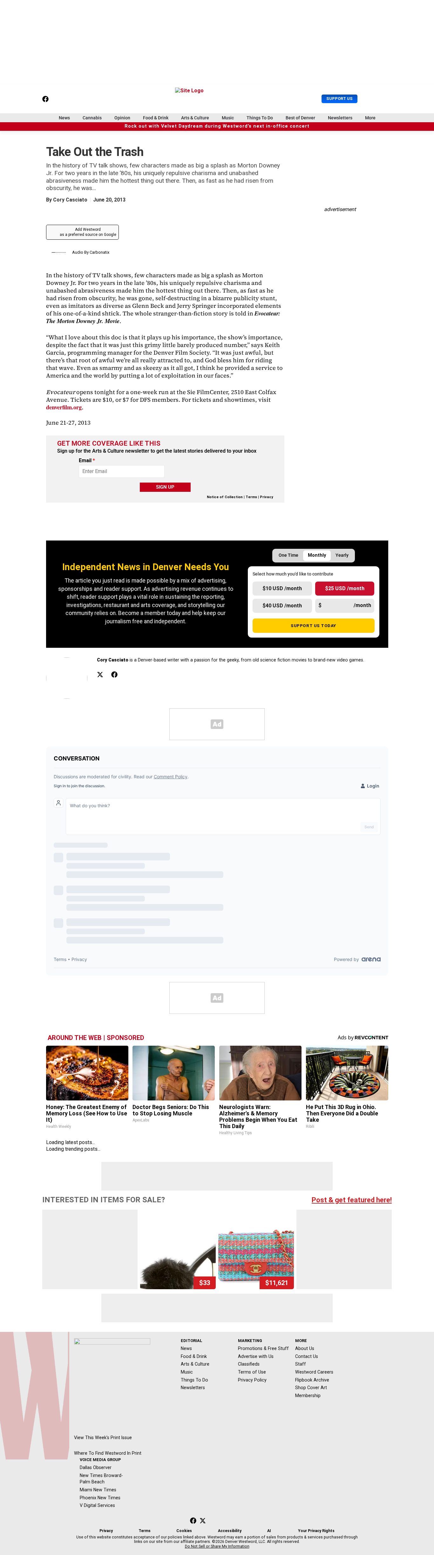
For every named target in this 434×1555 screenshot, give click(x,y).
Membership (308, 1395)
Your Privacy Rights (316, 1531)
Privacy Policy (252, 1379)
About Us (304, 1348)
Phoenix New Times (100, 1497)
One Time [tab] (288, 555)
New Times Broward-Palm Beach (101, 1479)
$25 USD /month (344, 588)
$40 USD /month (282, 606)
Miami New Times (98, 1489)
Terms (251, 497)
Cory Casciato (70, 200)
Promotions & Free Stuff (263, 1348)
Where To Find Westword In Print (107, 1453)
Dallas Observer (96, 1467)
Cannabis (92, 117)
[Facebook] (114, 674)
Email (87, 460)
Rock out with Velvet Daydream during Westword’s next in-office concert (217, 126)
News (64, 117)
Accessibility (229, 1531)
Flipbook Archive (312, 1379)
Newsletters (340, 117)
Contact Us (306, 1356)
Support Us (339, 98)
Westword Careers (314, 1372)
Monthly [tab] (317, 555)
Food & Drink (155, 117)
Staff (300, 1364)
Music (228, 117)
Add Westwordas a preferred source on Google (88, 232)
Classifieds (249, 1364)
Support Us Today (313, 625)
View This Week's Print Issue (103, 1437)
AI (269, 1531)
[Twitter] (100, 674)
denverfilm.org (64, 407)
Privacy (266, 497)
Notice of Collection (225, 497)
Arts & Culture (195, 117)
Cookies (184, 1531)
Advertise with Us (256, 1356)
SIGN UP (165, 487)
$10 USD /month (282, 588)
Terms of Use (252, 1372)
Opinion (122, 117)
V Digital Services (97, 1505)
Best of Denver (300, 117)
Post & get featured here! (352, 1200)
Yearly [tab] (342, 555)
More (370, 117)
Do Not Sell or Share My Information (217, 1546)
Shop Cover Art (311, 1387)
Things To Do (260, 117)
